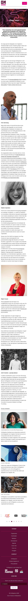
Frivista (11, 595)
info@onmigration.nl (14, 561)
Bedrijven (14, 538)
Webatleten (18, 595)
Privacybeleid (14, 563)
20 (16, 521)
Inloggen (14, 550)
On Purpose (14, 168)
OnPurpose (23, 161)
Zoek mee (14, 545)
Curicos (3, 326)
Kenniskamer (14, 540)
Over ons (14, 548)
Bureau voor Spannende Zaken (11, 177)
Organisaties (14, 533)
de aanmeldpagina (14, 79)
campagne (21, 145)
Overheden (14, 536)
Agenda (14, 543)
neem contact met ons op (14, 84)
